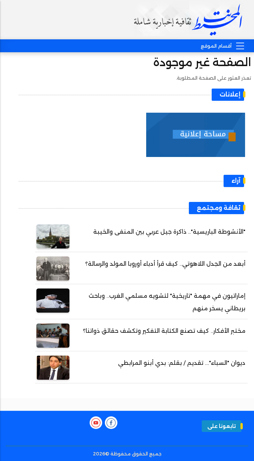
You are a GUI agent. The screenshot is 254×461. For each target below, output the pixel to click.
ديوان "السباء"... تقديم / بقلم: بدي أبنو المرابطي (181, 363)
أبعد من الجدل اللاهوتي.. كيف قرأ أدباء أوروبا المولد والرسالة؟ (165, 263)
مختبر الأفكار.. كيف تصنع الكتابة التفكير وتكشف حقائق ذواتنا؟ (164, 330)
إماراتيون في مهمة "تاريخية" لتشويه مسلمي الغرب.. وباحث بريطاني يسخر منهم (167, 302)
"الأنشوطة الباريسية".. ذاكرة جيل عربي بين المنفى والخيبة (169, 231)
